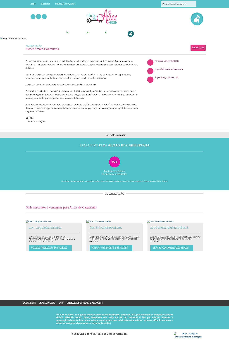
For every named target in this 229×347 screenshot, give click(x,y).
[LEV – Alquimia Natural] (54, 221)
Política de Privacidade (65, 4)
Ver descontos (198, 48)
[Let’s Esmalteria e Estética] (175, 221)
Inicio (33, 4)
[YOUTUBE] (44, 16)
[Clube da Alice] (107, 17)
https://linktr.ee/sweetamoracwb (169, 69)
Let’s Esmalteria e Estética (169, 227)
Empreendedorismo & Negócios (85, 303)
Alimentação (34, 46)
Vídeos (98, 34)
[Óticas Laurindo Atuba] (114, 221)
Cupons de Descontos (147, 34)
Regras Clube (47, 303)
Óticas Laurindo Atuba (106, 227)
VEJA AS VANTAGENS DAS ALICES (49, 248)
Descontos (45, 4)
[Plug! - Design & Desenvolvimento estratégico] (188, 335)
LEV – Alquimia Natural (45, 227)
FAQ (61, 303)
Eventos (79, 34)
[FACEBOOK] (33, 16)
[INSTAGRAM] (38, 16)
